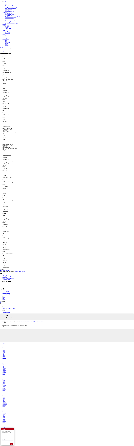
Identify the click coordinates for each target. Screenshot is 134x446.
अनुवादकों (4, 30)
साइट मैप (16, 271)
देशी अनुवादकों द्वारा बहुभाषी (9, 5)
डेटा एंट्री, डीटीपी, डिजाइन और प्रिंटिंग (10, 8)
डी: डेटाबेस (6, 27)
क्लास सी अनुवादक (7, 33)
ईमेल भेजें (1, 302)
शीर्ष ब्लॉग (20, 271)
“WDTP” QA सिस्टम (6, 25)
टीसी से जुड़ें (6, 44)
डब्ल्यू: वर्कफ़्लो (7, 26)
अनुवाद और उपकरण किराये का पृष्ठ (8, 276)
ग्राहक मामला (7, 36)
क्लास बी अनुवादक (7, 32)
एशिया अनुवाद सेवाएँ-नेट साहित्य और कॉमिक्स (11, 23)
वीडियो (6, 38)
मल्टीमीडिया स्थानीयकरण (8, 9)
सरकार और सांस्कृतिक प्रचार (9, 18)
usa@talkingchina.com (6, 312)
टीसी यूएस (6, 43)
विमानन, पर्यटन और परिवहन (9, 15)
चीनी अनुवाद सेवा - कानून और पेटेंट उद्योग (11, 20)
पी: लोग (6, 29)
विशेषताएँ (6, 41)
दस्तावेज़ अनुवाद (7, 6)
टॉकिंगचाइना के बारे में (6, 39)
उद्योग (7, 37)
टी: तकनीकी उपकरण (8, 28)
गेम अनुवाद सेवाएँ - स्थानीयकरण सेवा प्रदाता (11, 22)
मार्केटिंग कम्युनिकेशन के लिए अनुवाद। (10, 4)
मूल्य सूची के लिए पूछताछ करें (4, 270)
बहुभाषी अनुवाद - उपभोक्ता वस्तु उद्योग (10, 17)
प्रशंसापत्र (4, 24)
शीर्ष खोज (23, 271)
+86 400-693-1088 (6, 308)
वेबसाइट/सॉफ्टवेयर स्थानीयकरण (9, 11)
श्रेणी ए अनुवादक (7, 31)
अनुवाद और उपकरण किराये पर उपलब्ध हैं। (11, 7)
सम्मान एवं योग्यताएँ (7, 42)
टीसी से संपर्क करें (7, 45)
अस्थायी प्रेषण (7, 10)
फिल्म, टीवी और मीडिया (8, 21)
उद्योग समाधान (5, 12)
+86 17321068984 (12, 308)
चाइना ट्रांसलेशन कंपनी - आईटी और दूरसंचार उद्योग (12, 16)
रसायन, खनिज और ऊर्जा (8, 13)
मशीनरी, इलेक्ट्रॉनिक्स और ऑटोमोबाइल (10, 14)
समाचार (4, 34)
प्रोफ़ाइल (6, 40)
